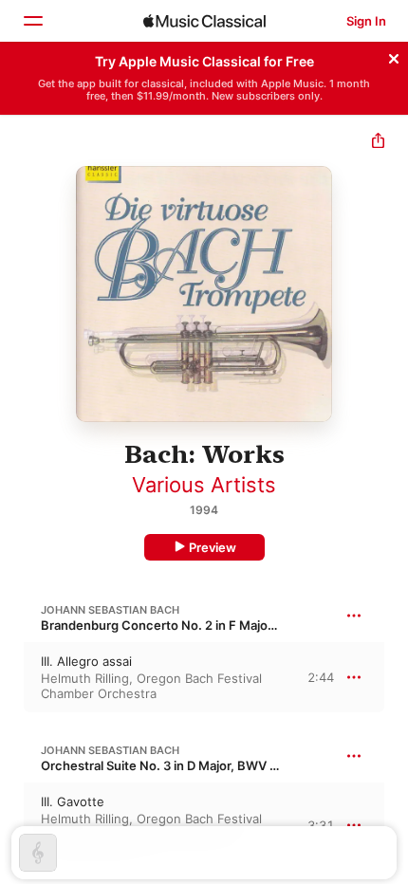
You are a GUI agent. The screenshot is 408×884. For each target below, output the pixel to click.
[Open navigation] (32, 21)
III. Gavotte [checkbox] (72, 801)
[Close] (394, 56)
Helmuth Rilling (85, 678)
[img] (204, 21)
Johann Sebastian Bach (110, 610)
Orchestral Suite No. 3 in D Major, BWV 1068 (170, 765)
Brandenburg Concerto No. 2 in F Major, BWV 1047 (191, 625)
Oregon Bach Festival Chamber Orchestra (151, 686)
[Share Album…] (378, 143)
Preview (212, 547)
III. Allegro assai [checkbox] (86, 661)
